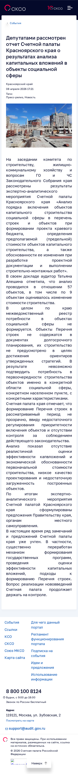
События (15, 23)
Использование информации (44, 676)
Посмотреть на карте (20, 720)
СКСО (9, 643)
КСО (8, 636)
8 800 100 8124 (23, 691)
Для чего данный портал (45, 624)
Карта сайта (15, 657)
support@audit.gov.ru (27, 728)
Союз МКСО (14, 650)
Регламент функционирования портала (47, 639)
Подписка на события (42, 653)
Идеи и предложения (42, 665)
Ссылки (11, 629)
